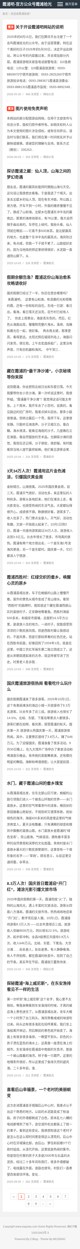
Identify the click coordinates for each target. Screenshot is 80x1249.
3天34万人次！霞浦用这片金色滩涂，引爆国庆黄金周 (36, 474)
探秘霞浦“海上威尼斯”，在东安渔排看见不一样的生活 (39, 986)
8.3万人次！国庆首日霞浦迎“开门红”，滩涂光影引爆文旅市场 (36, 886)
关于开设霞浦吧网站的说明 (40, 27)
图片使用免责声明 (32, 108)
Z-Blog (34, 1239)
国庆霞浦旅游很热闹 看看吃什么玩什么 (39, 686)
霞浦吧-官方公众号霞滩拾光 (27, 4)
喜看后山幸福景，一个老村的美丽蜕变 (39, 1092)
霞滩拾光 (48, 263)
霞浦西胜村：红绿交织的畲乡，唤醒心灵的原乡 (39, 580)
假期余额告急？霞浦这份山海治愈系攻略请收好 (39, 280)
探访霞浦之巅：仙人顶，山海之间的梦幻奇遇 (39, 174)
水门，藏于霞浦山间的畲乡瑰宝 (35, 783)
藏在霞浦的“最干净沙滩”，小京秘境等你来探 (39, 374)
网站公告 (48, 94)
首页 (5, 13)
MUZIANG (59, 1239)
